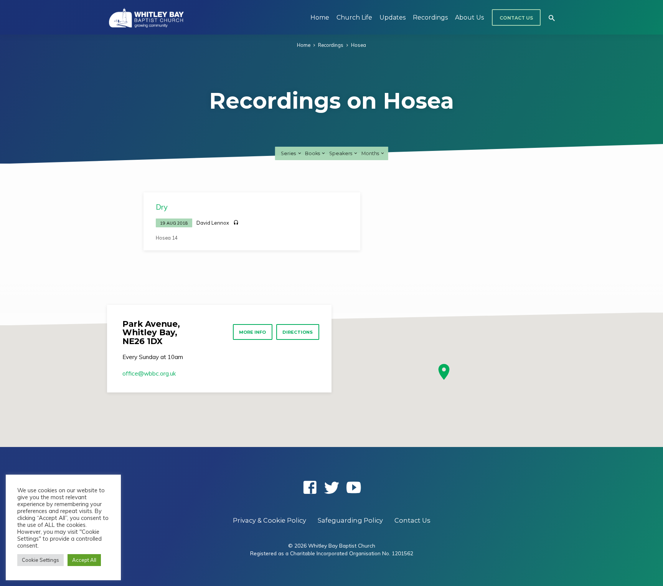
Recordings (430, 17)
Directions (297, 332)
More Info (252, 332)
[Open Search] (552, 18)
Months (370, 153)
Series (289, 153)
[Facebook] (309, 487)
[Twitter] (331, 487)
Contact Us (516, 18)
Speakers (341, 153)
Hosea (358, 45)
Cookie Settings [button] (40, 560)
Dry (162, 207)
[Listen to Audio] (236, 222)
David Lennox (212, 223)
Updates (392, 17)
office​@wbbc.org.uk (149, 373)
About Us (469, 17)
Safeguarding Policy (350, 520)
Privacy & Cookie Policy (269, 520)
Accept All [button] (84, 560)
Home (319, 17)
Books (313, 153)
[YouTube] (353, 487)
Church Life (354, 17)
